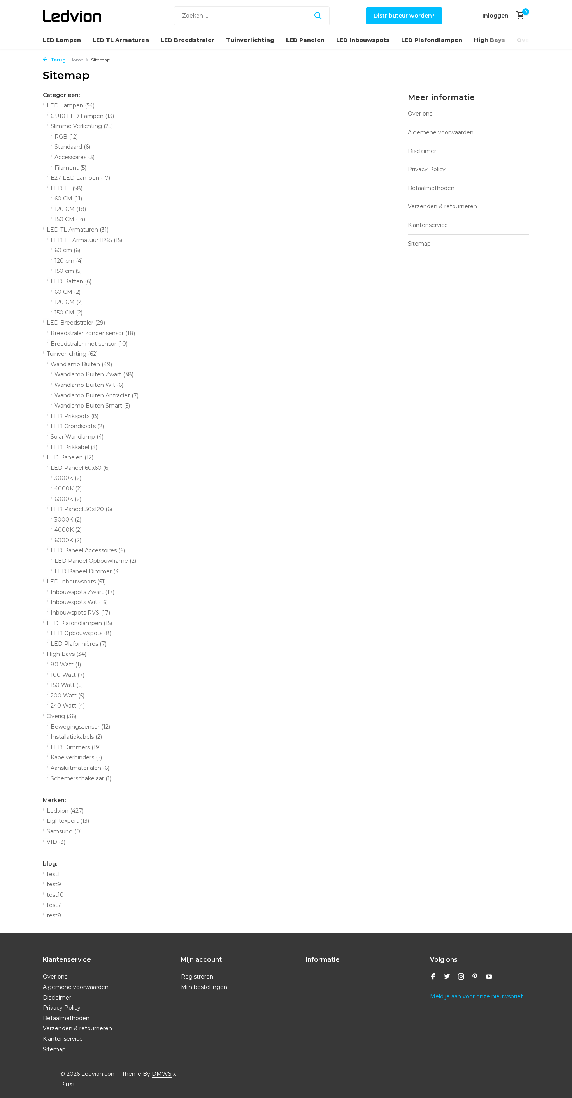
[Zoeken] (318, 15)
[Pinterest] (475, 977)
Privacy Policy (427, 169)
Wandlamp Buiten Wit (88, 384)
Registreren (197, 976)
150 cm (68, 270)
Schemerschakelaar (81, 778)
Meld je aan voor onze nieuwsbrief (476, 996)
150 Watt (67, 685)
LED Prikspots (74, 416)
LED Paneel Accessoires (88, 550)
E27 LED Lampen (80, 177)
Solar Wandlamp (77, 436)
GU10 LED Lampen (82, 115)
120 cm (68, 260)
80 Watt (66, 664)
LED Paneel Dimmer (87, 571)
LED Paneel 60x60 (80, 467)
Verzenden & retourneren (442, 206)
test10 (55, 894)
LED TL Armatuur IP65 (86, 240)
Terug (57, 60)
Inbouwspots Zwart (82, 592)
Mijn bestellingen (204, 987)
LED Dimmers (76, 747)
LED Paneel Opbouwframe (95, 560)
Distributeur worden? (404, 15)
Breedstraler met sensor (89, 343)
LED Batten (71, 281)
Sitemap (419, 243)
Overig (527, 40)
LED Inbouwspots (363, 40)
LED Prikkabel (74, 447)
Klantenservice (428, 224)
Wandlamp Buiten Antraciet (96, 395)
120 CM (70, 209)
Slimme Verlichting (82, 126)
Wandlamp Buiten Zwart (93, 374)
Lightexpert (68, 820)
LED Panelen (305, 40)
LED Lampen (62, 40)
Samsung (64, 831)
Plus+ (67, 1084)
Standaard (72, 146)
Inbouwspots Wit (79, 602)
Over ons (420, 113)
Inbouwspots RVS (80, 612)
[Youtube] (489, 977)
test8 (54, 915)
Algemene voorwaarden (441, 132)
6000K (67, 498)
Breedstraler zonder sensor (93, 333)
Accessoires (74, 157)
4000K (68, 488)
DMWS (162, 1073)
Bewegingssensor (80, 726)
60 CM (68, 198)
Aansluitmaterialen (80, 767)
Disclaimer (422, 151)
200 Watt (67, 695)
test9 (54, 884)
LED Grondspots (77, 426)
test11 (54, 874)
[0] (518, 16)
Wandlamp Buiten (81, 364)
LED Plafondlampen (431, 40)
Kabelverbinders (76, 757)
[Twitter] (447, 977)
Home (76, 60)
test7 (54, 904)
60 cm (67, 250)
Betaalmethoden (431, 187)
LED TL (66, 188)
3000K (67, 477)
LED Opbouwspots (81, 633)
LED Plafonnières (79, 643)
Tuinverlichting (250, 40)
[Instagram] (461, 977)
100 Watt (67, 674)
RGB (66, 136)
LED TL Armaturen (121, 40)
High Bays (489, 40)
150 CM (69, 219)
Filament (70, 167)
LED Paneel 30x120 (81, 509)
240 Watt (68, 705)
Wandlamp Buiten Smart (92, 405)
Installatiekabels (76, 736)
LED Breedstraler (187, 40)
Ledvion (65, 810)
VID (56, 841)
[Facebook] (433, 977)
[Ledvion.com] (72, 15)
